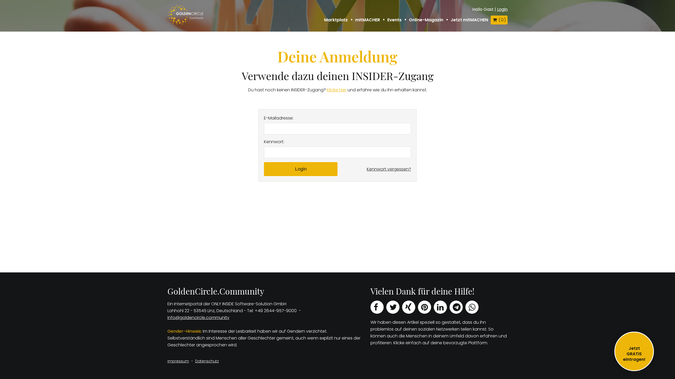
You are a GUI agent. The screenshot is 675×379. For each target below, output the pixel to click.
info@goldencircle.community (198, 318)
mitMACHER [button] (367, 20)
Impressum (178, 361)
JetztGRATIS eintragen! (634, 353)
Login (502, 9)
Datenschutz (207, 361)
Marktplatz (336, 20)
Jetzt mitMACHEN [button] (469, 20)
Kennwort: (274, 142)
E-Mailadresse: (278, 118)
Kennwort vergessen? (389, 169)
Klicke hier (336, 90)
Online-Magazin (426, 20)
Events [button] (394, 20)
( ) (502, 20)
